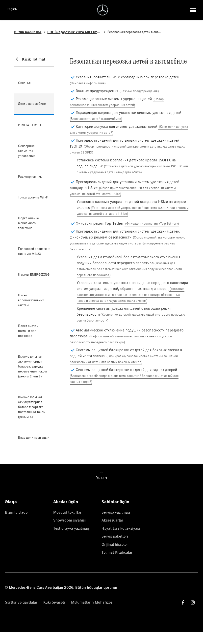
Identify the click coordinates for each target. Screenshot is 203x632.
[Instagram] (193, 602)
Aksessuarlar (112, 520)
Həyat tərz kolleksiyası (121, 528)
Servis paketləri (115, 536)
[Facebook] (183, 602)
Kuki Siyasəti (54, 602)
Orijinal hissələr (115, 544)
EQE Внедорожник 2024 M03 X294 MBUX (74, 32)
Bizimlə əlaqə (16, 512)
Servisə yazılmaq (116, 512)
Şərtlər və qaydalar (21, 602)
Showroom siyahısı (69, 520)
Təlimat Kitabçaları (117, 552)
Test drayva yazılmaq (71, 528)
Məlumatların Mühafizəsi (92, 602)
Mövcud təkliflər (67, 512)
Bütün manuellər (27, 32)
